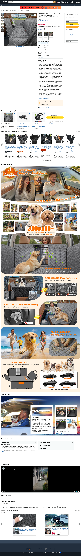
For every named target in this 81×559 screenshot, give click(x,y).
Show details (51, 123)
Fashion (70, 5)
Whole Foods (45, 5)
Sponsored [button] (3, 512)
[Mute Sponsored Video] (34, 526)
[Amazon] (4, 1)
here (3, 451)
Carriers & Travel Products (13, 10)
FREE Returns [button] (41, 29)
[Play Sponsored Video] (56, 521)
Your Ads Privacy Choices (54, 552)
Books (58, 5)
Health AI (7, 5)
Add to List (68, 41)
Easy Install (15, 469)
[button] (2, 5)
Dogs (7, 10)
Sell (67, 5)
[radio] (2, 14)
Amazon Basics (20, 5)
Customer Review (8, 469)
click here (32, 454)
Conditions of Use (25, 552)
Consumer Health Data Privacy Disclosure (41, 552)
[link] (23, 117)
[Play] (2, 491)
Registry (75, 5)
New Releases (33, 5)
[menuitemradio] (76, 491)
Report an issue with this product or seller (47, 107)
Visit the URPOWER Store (43, 20)
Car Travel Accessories (23, 10)
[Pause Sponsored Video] (34, 523)
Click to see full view (20, 46)
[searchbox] (32, 2)
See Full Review (21, 469)
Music (79, 5)
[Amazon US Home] (28, 549)
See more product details (44, 98)
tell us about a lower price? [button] (15, 458)
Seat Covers (30, 10)
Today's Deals (52, 5)
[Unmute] (78, 491)
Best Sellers (26, 5)
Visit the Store (59, 433)
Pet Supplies (3, 10)
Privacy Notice (31, 552)
